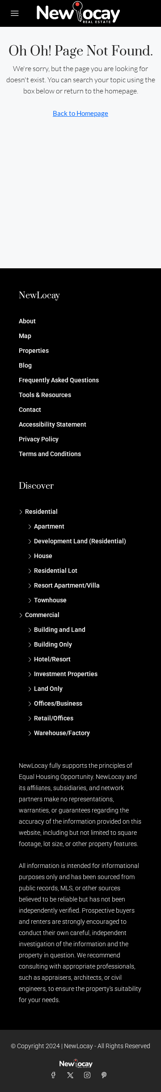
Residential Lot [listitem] (55, 570)
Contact (30, 409)
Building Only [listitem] (53, 644)
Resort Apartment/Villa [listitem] (67, 585)
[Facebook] (55, 1075)
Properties (34, 350)
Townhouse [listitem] (50, 600)
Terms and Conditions (50, 453)
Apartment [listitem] (49, 526)
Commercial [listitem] (42, 614)
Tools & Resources (45, 394)
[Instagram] (89, 1075)
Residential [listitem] (41, 511)
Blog (25, 365)
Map (25, 335)
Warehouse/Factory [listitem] (62, 732)
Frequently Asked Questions (59, 380)
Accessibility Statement (52, 424)
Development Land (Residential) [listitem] (80, 541)
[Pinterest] (106, 1075)
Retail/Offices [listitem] (53, 718)
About (27, 321)
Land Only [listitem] (48, 688)
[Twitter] (72, 1075)
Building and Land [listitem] (59, 629)
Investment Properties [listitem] (65, 673)
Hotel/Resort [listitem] (52, 659)
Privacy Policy (39, 439)
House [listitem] (43, 555)
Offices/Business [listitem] (58, 703)
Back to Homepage (80, 113)
